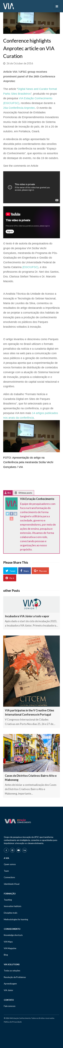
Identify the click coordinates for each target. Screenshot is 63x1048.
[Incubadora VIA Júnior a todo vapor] (31, 604)
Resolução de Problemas (15, 977)
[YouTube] (11, 519)
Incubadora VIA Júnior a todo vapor (27, 616)
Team (6, 871)
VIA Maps (8, 941)
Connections (9, 877)
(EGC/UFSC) (30, 267)
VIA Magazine (10, 948)
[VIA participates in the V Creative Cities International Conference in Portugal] (31, 671)
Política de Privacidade (13, 1022)
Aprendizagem (10, 983)
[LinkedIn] (24, 850)
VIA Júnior (8, 990)
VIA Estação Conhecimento (37, 498)
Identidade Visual (11, 884)
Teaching (8, 900)
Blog (6, 955)
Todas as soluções (12, 970)
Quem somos (10, 864)
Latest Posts (18, 493)
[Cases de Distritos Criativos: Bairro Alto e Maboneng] (31, 753)
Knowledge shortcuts (13, 935)
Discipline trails (10, 913)
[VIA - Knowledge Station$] (8, 6)
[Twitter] (7, 514)
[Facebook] (11, 514)
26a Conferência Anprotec (19, 107)
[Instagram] (15, 514)
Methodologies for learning (16, 919)
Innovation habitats (12, 906)
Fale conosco (9, 1006)
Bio (9, 493)
